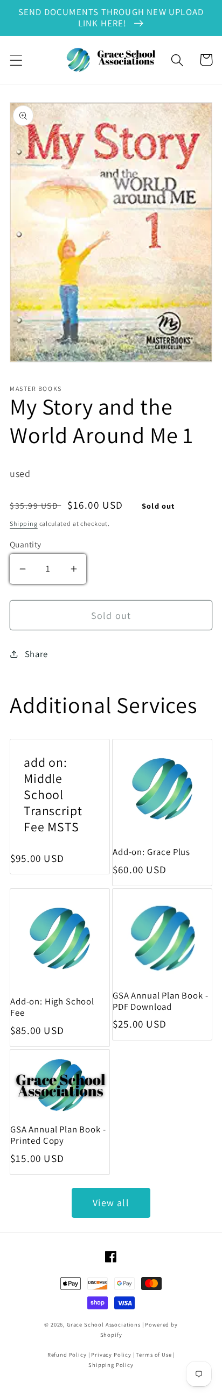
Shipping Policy (111, 1365)
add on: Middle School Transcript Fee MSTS (53, 794)
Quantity (25, 544)
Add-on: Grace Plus (151, 852)
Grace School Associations (104, 1324)
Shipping (24, 523)
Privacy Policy (111, 1354)
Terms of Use (153, 1354)
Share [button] (36, 654)
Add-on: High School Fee (52, 1007)
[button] (16, 60)
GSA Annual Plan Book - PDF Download (160, 1001)
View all (111, 1202)
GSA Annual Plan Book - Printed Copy (58, 1135)
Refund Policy (67, 1354)
